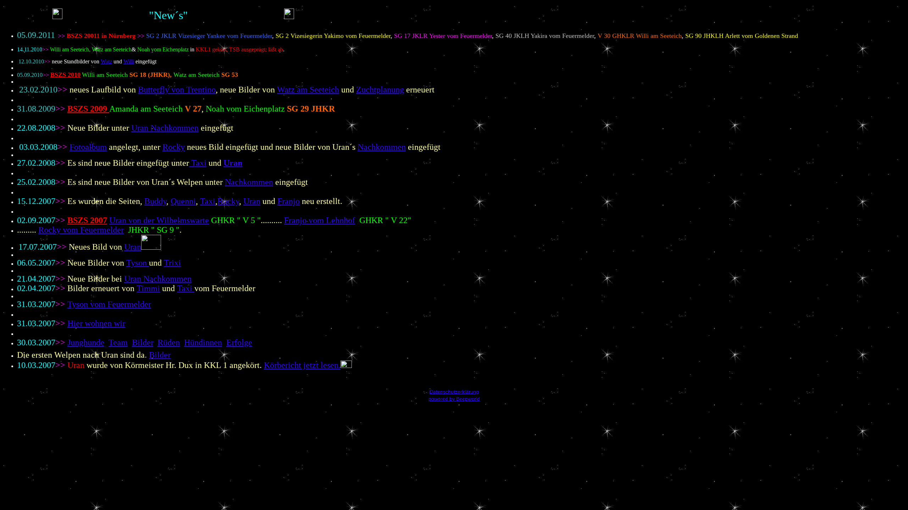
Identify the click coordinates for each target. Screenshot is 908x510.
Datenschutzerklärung (454, 392)
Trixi (172, 262)
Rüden (168, 342)
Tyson (137, 262)
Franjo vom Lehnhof (319, 220)
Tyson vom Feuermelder (109, 304)
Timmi (148, 288)
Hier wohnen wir (96, 323)
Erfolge (239, 342)
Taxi (185, 288)
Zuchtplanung (380, 89)
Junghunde (85, 342)
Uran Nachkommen (158, 278)
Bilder (142, 342)
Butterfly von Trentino (177, 89)
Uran (132, 246)
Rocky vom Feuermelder (81, 229)
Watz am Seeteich (308, 89)
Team (118, 342)
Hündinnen (203, 342)
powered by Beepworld (454, 399)
